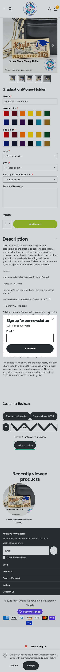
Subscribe (30, 348)
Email (10, 331)
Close (53, 318)
